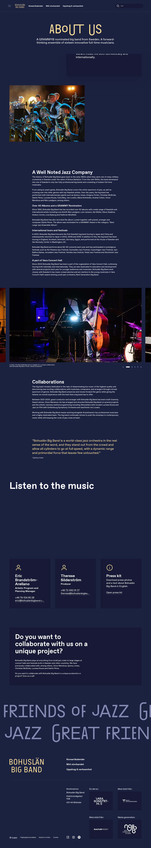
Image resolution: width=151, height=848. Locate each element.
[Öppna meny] (9, 6)
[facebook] (67, 837)
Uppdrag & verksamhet (73, 6)
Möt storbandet (53, 6)
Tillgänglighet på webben (28, 837)
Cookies (55, 837)
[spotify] (79, 837)
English (14, 838)
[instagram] (73, 837)
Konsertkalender (36, 6)
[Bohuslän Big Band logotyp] (20, 6)
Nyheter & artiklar (44, 837)
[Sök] (118, 5)
